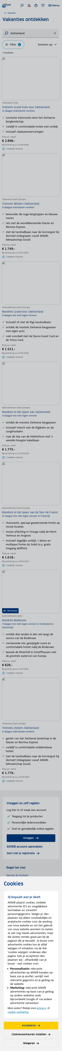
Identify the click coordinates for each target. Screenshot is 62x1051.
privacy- (42, 1008)
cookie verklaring (18, 1012)
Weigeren (29, 1043)
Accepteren (29, 1025)
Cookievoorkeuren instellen (29, 1034)
